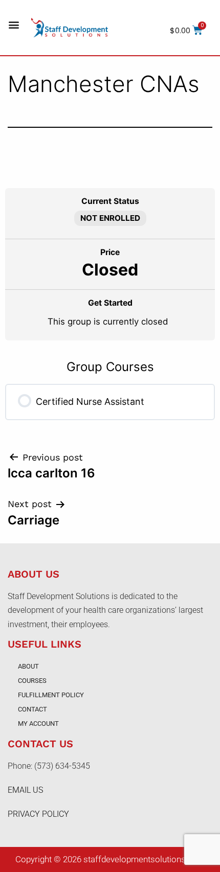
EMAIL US (25, 790)
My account (38, 723)
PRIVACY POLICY (38, 814)
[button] (13, 24)
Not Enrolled (110, 218)
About (28, 666)
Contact (32, 709)
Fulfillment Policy (51, 695)
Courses (32, 680)
